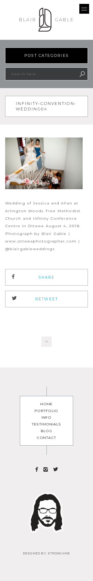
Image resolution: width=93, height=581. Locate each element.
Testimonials (46, 424)
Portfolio (46, 411)
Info (47, 417)
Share (46, 277)
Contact (46, 437)
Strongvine (59, 553)
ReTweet (46, 299)
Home (46, 404)
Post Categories (46, 55)
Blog (46, 431)
